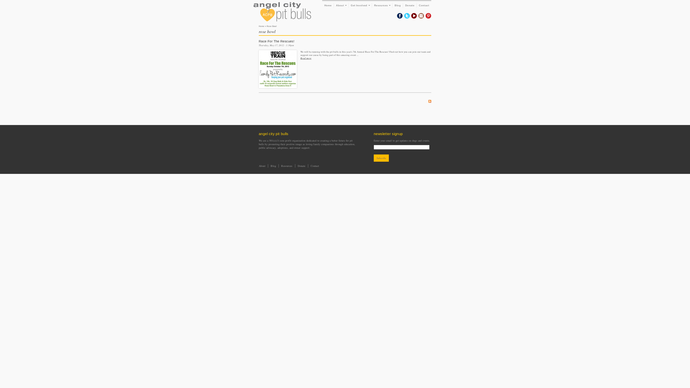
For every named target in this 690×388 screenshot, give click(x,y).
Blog (398, 5)
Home (328, 5)
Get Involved (359, 5)
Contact (424, 5)
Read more (306, 58)
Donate (409, 5)
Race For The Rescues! (276, 41)
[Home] (282, 12)
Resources (381, 5)
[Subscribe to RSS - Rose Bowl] (429, 101)
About (340, 5)
